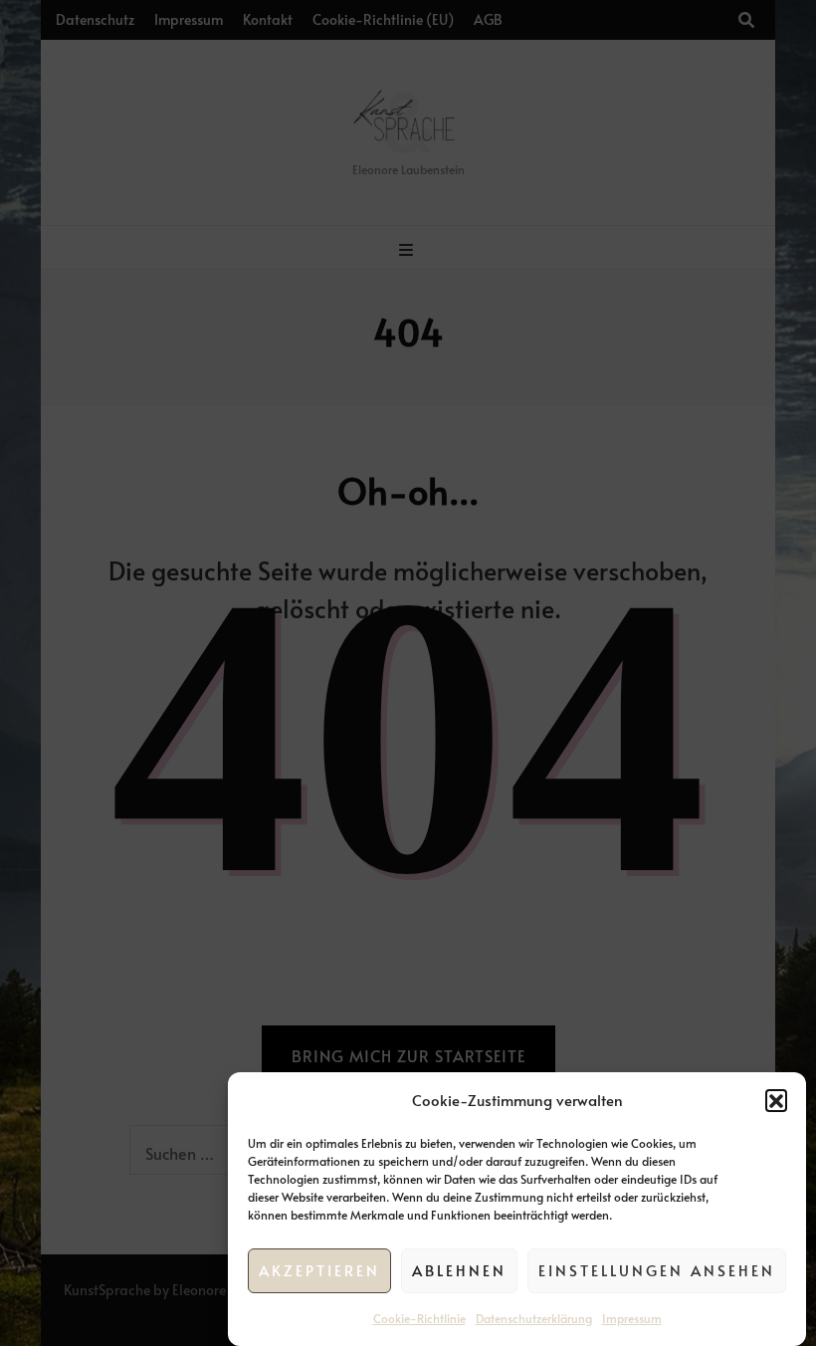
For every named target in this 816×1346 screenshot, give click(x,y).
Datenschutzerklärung (534, 1318)
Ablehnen (459, 1269)
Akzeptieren (319, 1269)
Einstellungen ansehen (656, 1269)
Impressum (632, 1318)
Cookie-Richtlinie (419, 1318)
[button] (776, 1100)
